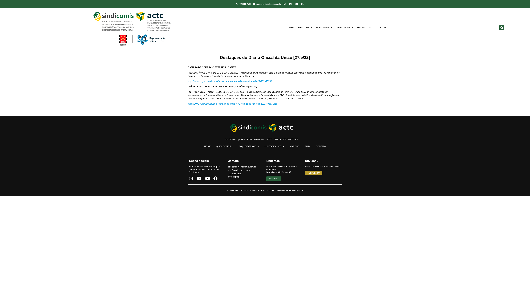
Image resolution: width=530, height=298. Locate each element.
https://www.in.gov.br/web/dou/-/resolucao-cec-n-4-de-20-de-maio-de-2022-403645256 (230, 81)
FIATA (371, 28)
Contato (382, 28)
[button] (501, 27)
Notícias (361, 28)
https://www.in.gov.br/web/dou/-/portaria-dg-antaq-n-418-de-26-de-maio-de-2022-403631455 (232, 104)
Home (291, 28)
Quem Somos (304, 28)
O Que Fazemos (323, 28)
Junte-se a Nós (343, 28)
